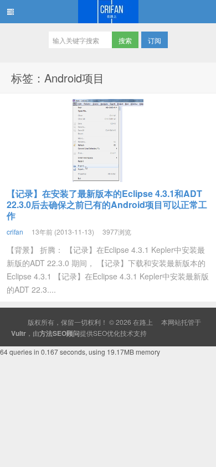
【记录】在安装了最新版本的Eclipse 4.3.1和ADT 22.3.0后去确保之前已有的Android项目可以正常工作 (107, 204)
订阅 (154, 40)
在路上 (108, 11)
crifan (15, 231)
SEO (100, 333)
